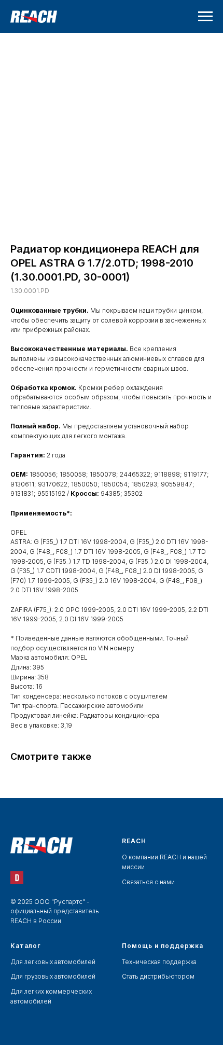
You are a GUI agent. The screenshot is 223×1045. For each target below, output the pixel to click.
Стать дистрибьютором (158, 976)
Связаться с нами (148, 882)
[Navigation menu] (205, 16)
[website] (16, 877)
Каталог (25, 946)
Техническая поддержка (159, 962)
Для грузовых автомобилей (52, 976)
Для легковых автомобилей (52, 962)
